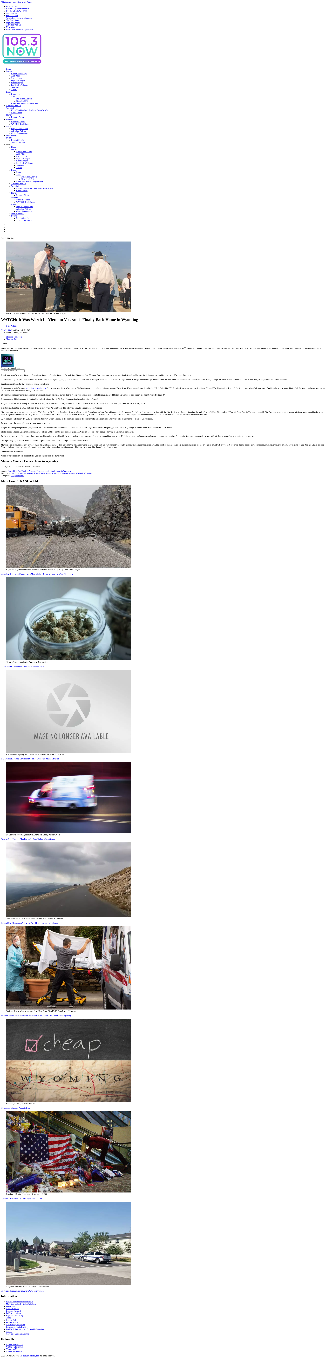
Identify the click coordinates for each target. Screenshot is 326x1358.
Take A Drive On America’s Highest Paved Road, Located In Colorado (29, 923)
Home (8, 69)
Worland (79, 473)
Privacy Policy (12, 1322)
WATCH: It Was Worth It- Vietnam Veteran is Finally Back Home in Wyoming (39, 471)
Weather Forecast (18, 122)
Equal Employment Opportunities (19, 1302)
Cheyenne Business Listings (17, 1334)
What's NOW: (11, 6)
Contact (9, 126)
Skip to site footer (25, 2)
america (30, 473)
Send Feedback (12, 135)
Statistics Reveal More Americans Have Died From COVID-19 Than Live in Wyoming (36, 1015)
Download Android (24, 99)
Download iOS (22, 101)
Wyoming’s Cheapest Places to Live (15, 1108)
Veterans (49, 473)
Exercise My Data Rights (16, 1327)
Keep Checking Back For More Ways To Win (29, 110)
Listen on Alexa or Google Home (19, 29)
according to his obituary (36, 388)
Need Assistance (12, 1309)
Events (9, 138)
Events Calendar (17, 140)
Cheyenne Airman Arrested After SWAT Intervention (22, 1291)
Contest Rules (16, 112)
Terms (8, 1318)
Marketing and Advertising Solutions (21, 1304)
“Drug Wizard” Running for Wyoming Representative (22, 666)
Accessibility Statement (15, 1325)
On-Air (9, 71)
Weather (9, 119)
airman (23, 473)
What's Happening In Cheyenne (19, 18)
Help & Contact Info (19, 129)
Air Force (15, 473)
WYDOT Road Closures (21, 124)
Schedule (15, 87)
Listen (8, 92)
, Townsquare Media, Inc (29, 1356)
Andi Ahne (15, 76)
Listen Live (15, 94)
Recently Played (17, 117)
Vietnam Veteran (68, 473)
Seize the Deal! (12, 16)
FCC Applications (13, 1313)
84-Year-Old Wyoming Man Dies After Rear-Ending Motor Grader (28, 839)
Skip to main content (9, 2)
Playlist (9, 115)
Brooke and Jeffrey (19, 73)
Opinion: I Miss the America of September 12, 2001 (22, 1198)
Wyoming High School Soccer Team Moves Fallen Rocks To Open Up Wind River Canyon (38, 574)
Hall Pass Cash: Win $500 (16, 11)
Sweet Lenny (16, 78)
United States (39, 473)
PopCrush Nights (13, 22)
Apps (13, 96)
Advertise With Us (13, 25)
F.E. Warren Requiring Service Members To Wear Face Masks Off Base (30, 759)
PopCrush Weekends (19, 85)
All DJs (14, 89)
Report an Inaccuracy (14, 1315)
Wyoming (88, 473)
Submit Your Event (18, 142)
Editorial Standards (13, 1311)
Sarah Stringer (17, 83)
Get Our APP (11, 13)
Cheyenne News (17, 475)
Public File (10, 1306)
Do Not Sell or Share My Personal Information (25, 1329)
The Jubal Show (12, 20)
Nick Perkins (6, 330)
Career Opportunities (19, 133)
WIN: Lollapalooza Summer (17, 9)
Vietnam (57, 473)
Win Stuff (10, 108)
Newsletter (10, 27)
